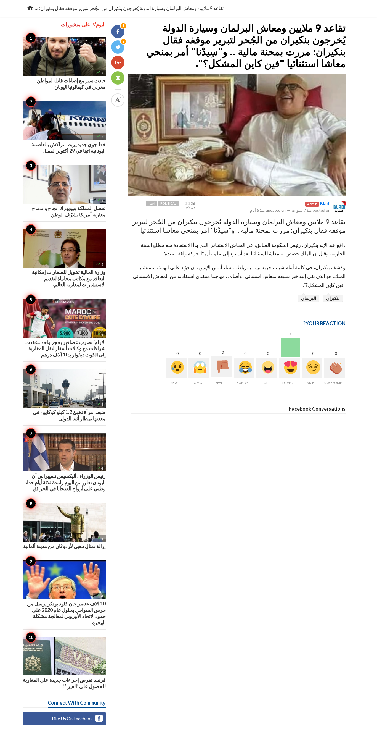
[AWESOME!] (334, 368)
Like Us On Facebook (72, 718)
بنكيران (332, 298)
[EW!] (176, 368)
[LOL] (266, 368)
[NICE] (312, 368)
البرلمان (308, 298)
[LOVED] (289, 368)
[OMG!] (199, 368)
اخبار (151, 203)
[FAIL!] (221, 366)
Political (168, 203)
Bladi (325, 203)
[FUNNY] (244, 368)
